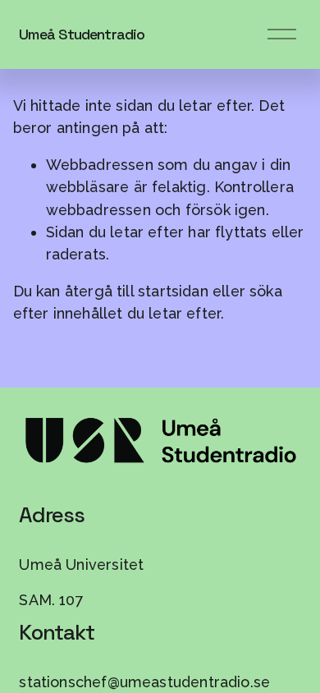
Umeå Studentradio (81, 34)
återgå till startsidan (136, 291)
